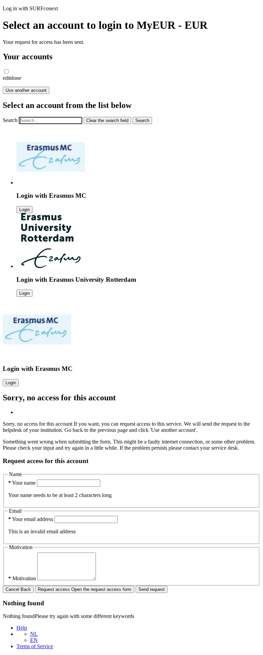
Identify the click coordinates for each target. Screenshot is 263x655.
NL (34, 634)
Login (24, 209)
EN (34, 640)
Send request (151, 589)
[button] (6, 71)
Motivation (22, 578)
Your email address (31, 519)
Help (21, 628)
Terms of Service (34, 646)
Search (10, 120)
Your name (22, 483)
